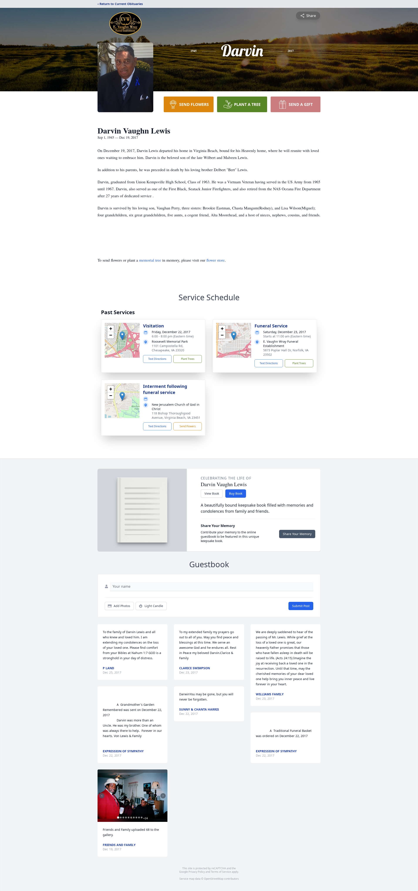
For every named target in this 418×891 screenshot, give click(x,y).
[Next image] (163, 795)
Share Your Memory (297, 534)
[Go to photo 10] (141, 817)
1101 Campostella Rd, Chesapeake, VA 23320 (168, 348)
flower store (215, 260)
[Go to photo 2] (120, 817)
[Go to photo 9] (139, 817)
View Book (211, 493)
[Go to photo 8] (136, 817)
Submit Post (301, 606)
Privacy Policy (197, 872)
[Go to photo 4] (126, 817)
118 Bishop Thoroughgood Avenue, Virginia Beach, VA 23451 (176, 415)
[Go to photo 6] (131, 817)
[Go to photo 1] (118, 817)
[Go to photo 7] (134, 817)
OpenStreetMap (213, 879)
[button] (122, 335)
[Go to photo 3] (123, 817)
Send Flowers (188, 426)
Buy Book (235, 493)
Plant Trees (187, 359)
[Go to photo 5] (128, 817)
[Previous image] (101, 795)
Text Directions (157, 359)
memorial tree (150, 260)
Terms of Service (221, 872)
